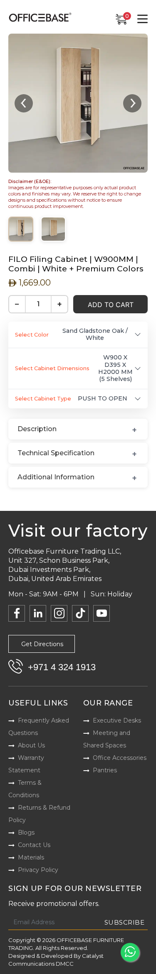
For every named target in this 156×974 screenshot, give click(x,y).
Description (37, 429)
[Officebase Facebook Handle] (16, 613)
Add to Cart (111, 304)
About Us (31, 745)
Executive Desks (117, 720)
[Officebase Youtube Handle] (101, 613)
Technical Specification (55, 453)
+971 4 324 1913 (62, 667)
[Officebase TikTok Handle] (80, 613)
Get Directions (42, 644)
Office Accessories (119, 758)
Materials (31, 857)
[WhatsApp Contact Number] (130, 952)
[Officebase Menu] (142, 19)
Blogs (26, 832)
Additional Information (55, 477)
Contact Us (34, 845)
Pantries (105, 770)
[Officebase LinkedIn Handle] (38, 613)
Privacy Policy (38, 870)
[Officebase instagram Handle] (59, 613)
